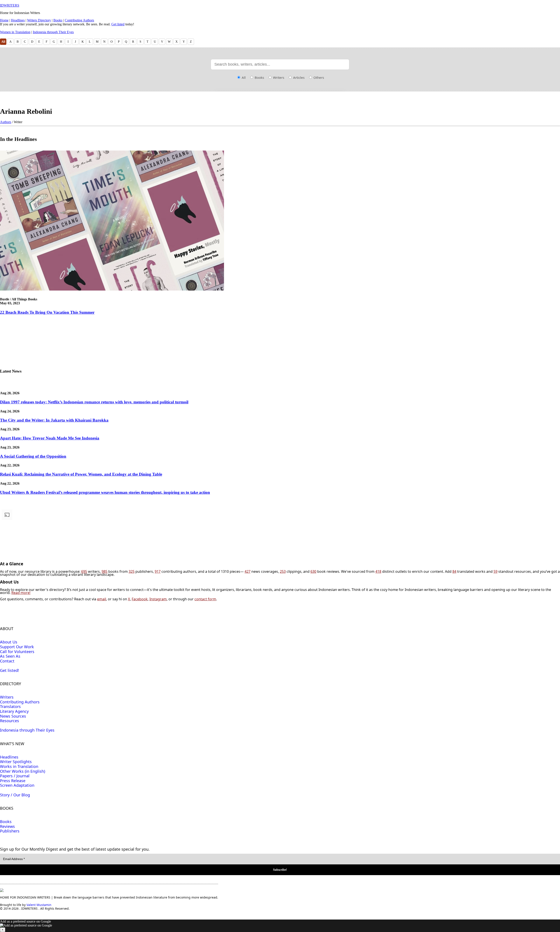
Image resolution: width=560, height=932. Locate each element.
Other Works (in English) (22, 771)
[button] (280, 926)
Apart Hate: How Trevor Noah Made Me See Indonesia (49, 438)
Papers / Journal (15, 775)
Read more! (20, 592)
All (3, 41)
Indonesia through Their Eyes (53, 32)
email (101, 599)
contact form (205, 599)
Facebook (140, 599)
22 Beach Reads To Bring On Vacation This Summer (47, 312)
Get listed (117, 24)
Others (318, 77)
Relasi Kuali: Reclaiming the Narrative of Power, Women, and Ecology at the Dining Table (81, 474)
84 (454, 571)
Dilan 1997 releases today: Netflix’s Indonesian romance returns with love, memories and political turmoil (94, 402)
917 (158, 571)
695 (84, 571)
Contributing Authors (79, 20)
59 (495, 571)
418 (378, 571)
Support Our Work (17, 646)
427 (247, 571)
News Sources (13, 716)
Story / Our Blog (15, 794)
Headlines (18, 20)
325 (132, 571)
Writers (278, 77)
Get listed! (9, 670)
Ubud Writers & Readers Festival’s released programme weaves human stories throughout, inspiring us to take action (105, 492)
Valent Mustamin (38, 905)
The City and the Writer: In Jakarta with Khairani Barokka (54, 420)
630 (313, 571)
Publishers (9, 831)
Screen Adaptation (17, 785)
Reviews (7, 826)
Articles (298, 77)
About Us (8, 642)
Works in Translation (19, 766)
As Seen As (10, 656)
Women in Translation (15, 32)
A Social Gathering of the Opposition (33, 456)
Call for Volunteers (17, 651)
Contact (7, 661)
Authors (5, 122)
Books (57, 20)
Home (4, 20)
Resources (9, 720)
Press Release (12, 780)
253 (283, 571)
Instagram (158, 599)
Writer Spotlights (16, 761)
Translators (10, 706)
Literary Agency (14, 711)
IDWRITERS (9, 5)
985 (104, 571)
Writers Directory (39, 20)
